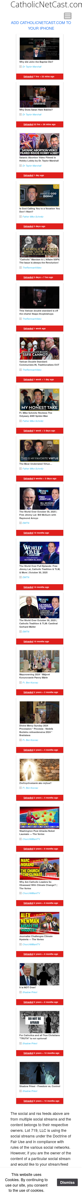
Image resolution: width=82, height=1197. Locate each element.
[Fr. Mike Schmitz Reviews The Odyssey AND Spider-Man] (39, 399)
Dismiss (67, 1182)
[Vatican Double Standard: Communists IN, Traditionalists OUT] (39, 348)
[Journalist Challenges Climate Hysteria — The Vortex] (39, 923)
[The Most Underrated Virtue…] (39, 450)
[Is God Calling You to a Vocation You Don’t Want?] (39, 195)
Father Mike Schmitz (33, 216)
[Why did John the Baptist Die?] (39, 48)
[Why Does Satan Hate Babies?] (39, 96)
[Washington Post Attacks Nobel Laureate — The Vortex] (39, 817)
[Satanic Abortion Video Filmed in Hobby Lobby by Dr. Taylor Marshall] (39, 144)
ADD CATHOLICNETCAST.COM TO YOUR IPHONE (41, 25)
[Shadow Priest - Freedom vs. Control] (39, 1073)
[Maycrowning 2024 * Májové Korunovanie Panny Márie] (39, 661)
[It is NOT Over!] (39, 974)
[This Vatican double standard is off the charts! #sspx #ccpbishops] (39, 297)
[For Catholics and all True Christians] (39, 1022)
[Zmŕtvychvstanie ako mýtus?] (39, 769)
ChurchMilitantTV (31, 839)
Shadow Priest (29, 992)
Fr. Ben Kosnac (30, 682)
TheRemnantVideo (31, 267)
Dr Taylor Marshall (31, 66)
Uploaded (28, 1002)
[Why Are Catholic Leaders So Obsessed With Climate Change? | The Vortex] (39, 868)
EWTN (25, 523)
